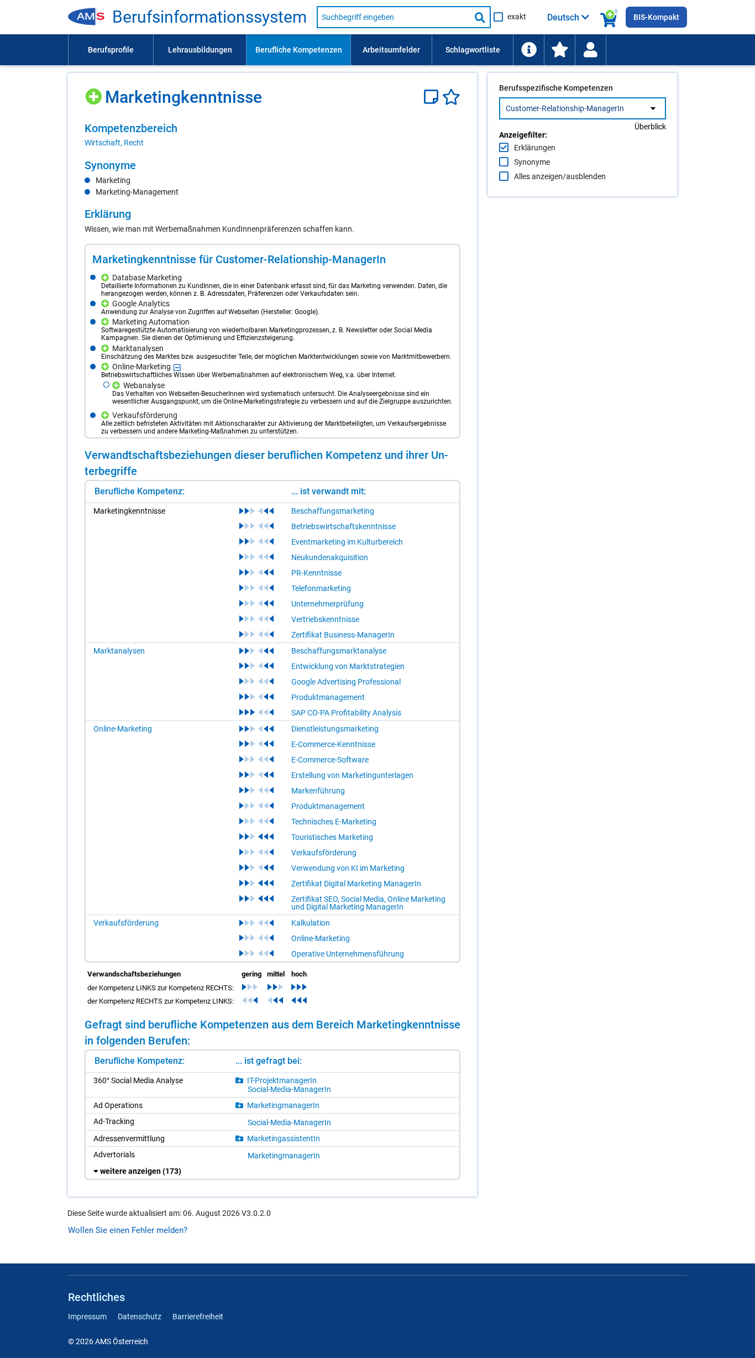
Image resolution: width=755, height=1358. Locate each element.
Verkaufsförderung (323, 852)
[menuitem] (110, 49)
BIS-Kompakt (656, 17)
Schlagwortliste (472, 49)
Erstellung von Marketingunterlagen (352, 775)
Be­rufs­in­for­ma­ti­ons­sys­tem (209, 17)
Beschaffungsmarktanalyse (338, 650)
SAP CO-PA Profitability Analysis (346, 712)
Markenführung (318, 790)
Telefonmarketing (321, 588)
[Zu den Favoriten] (559, 49)
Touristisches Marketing (332, 837)
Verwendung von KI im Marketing (348, 868)
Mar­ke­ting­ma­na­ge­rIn (283, 1105)
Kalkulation (310, 922)
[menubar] (377, 49)
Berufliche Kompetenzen (298, 49)
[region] (272, 135)
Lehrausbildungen (200, 49)
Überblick (650, 126)
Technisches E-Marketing (333, 821)
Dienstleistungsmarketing (335, 728)
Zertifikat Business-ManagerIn (343, 634)
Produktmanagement (328, 697)
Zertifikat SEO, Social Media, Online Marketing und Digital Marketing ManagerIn (368, 903)
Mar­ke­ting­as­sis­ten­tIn (283, 1138)
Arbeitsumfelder (391, 49)
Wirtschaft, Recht (114, 142)
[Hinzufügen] (95, 92)
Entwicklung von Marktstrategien (348, 666)
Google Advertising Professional (346, 681)
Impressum (87, 1316)
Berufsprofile (111, 49)
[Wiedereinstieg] (590, 49)
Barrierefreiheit (197, 1316)
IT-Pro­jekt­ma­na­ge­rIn (282, 1080)
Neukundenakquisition (329, 557)
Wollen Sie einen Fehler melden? (127, 1230)
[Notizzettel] (433, 97)
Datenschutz (139, 1316)
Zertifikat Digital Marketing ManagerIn (356, 883)
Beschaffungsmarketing (332, 510)
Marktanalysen (119, 650)
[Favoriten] (451, 97)
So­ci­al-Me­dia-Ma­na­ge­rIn (289, 1089)
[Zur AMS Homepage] (90, 17)
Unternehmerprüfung (327, 603)
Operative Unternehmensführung (347, 953)
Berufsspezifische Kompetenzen (556, 87)
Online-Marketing (122, 728)
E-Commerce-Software (330, 759)
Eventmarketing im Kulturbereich (347, 541)
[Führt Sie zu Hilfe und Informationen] (528, 49)
